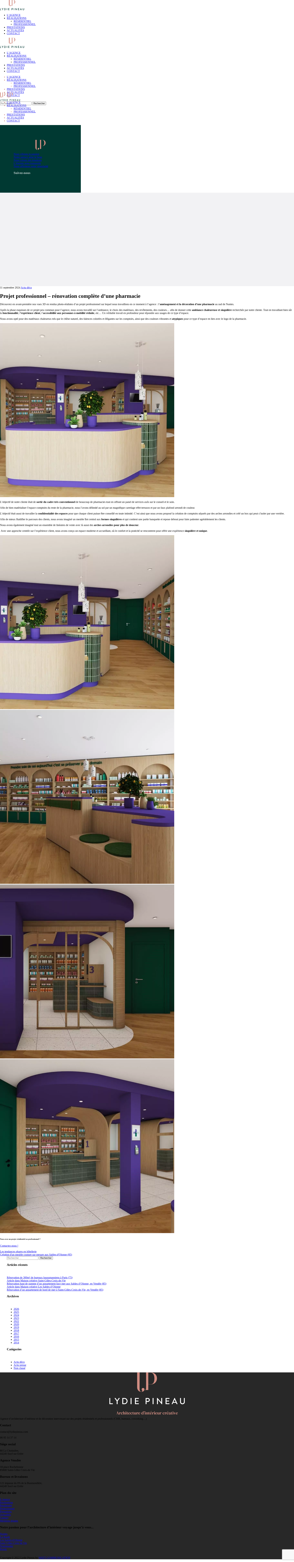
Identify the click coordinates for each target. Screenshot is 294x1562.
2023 (16, 1318)
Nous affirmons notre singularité (31, 166)
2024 (16, 1315)
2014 (16, 1342)
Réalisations (6, 1502)
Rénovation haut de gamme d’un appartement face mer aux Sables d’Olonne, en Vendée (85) (56, 1283)
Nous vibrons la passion (26, 154)
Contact (4, 1517)
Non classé (19, 1368)
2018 (16, 1330)
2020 (16, 1324)
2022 (16, 1321)
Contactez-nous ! (9, 1245)
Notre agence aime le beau (28, 157)
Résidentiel (6, 1505)
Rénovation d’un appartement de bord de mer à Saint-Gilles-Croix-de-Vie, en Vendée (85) (55, 1289)
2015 (16, 1339)
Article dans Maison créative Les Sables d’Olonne (34, 1286)
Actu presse (20, 1365)
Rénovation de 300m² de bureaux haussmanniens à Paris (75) (39, 1277)
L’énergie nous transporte (27, 163)
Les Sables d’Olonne (11, 1540)
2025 (16, 1312)
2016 (16, 1336)
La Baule (5, 1536)
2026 (16, 1308)
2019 (16, 1327)
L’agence (5, 1499)
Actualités (5, 1514)
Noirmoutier (6, 1546)
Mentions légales (9, 1520)
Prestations (6, 1511)
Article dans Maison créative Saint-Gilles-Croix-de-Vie (36, 1280)
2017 (16, 1333)
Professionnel (7, 1508)
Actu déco (26, 287)
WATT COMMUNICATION (54, 1557)
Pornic (3, 1549)
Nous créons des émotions (28, 160)
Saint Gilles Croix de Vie (13, 1543)
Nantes (3, 1533)
